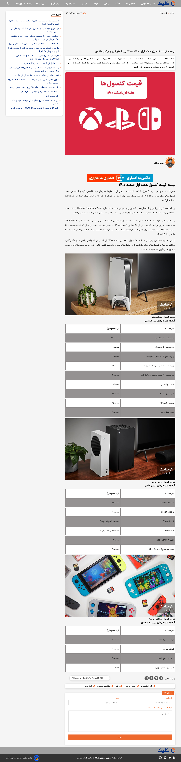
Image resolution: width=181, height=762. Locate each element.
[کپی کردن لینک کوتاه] (88, 678)
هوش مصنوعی (148, 3)
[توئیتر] (156, 678)
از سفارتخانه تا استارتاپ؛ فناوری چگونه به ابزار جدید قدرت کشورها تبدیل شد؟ (33, 22)
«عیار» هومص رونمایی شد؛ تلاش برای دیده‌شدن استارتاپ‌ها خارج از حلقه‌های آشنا (37, 57)
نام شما (169, 698)
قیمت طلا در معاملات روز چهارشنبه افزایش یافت (37, 75)
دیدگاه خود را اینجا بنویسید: (160, 707)
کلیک (85, 758)
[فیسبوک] (151, 678)
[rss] (174, 758)
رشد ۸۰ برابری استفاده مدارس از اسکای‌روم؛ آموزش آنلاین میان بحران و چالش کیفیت (34, 69)
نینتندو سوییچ (104, 686)
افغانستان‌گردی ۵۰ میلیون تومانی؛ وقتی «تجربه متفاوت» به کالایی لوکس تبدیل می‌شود (34, 38)
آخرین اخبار (56, 14)
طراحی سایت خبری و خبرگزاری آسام (19, 758)
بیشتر (41, 3)
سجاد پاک (159, 163)
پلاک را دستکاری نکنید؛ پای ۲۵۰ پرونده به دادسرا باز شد (34, 87)
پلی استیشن (147, 686)
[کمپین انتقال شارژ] (120, 178)
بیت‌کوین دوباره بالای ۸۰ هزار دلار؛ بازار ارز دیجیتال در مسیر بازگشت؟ (35, 30)
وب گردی (54, 3)
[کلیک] (166, 3)
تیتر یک (89, 686)
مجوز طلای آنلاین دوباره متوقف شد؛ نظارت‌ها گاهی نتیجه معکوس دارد (33, 81)
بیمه (96, 3)
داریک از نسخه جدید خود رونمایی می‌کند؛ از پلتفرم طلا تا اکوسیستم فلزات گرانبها (33, 50)
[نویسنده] (170, 163)
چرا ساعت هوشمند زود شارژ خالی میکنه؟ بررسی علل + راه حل (34, 102)
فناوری (131, 3)
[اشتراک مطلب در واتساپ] (147, 678)
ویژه (118, 686)
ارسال (120, 737)
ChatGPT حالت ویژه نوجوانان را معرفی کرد (39, 91)
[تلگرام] (161, 678)
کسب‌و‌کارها (70, 3)
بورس (106, 3)
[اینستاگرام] (160, 758)
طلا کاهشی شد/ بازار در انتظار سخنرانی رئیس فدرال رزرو (34, 43)
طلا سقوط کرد (52, 96)
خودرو (84, 3)
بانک (118, 3)
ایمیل (117, 698)
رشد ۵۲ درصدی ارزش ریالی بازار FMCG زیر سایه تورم (35, 108)
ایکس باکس (131, 686)
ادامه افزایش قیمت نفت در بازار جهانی (41, 63)
